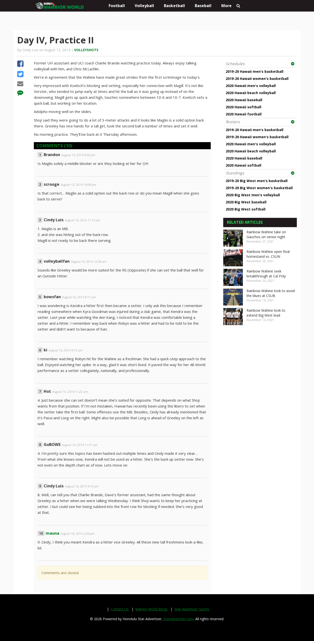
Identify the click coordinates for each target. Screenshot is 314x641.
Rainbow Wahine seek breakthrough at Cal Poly (266, 273)
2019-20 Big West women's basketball (259, 187)
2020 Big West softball (245, 209)
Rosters (233, 121)
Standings (235, 173)
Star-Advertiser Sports (191, 609)
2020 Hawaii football (244, 114)
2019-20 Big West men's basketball (257, 180)
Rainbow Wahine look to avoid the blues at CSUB (271, 293)
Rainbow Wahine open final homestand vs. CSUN (268, 254)
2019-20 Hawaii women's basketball (257, 78)
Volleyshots (86, 50)
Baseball (203, 5)
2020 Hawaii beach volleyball (251, 92)
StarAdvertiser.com (178, 618)
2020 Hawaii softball (243, 107)
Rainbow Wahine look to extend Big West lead (266, 313)
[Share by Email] (20, 84)
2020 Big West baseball (246, 202)
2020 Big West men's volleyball (253, 195)
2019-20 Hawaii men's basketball (254, 71)
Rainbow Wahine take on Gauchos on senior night (266, 234)
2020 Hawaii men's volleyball (251, 85)
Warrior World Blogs (152, 609)
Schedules (235, 63)
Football (117, 5)
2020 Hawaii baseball (244, 100)
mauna (52, 533)
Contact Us (120, 609)
